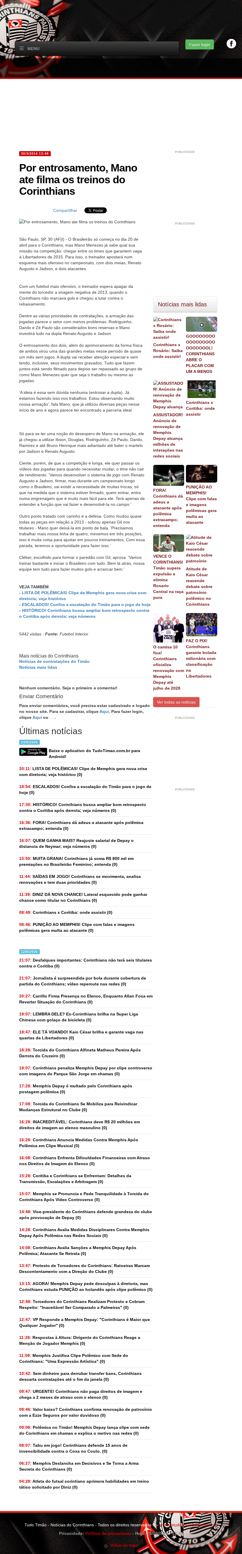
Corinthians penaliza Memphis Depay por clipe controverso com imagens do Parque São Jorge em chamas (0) (85, 1071)
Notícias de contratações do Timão (54, 661)
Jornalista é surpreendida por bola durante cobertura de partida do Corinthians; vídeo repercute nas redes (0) (82, 981)
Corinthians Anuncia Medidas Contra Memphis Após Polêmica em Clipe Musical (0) (78, 1142)
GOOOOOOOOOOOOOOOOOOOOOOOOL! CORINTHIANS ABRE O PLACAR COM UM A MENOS (200, 354)
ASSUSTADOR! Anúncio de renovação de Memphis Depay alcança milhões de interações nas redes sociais (168, 435)
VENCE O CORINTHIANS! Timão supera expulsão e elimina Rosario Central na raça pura (168, 577)
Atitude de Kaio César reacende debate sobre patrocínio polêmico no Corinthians (199, 587)
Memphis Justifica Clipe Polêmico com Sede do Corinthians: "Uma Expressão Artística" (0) (73, 1358)
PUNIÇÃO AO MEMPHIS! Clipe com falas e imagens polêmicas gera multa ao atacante (201, 505)
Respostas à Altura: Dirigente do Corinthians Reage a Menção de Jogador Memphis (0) (79, 1340)
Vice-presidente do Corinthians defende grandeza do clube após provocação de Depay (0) (85, 1214)
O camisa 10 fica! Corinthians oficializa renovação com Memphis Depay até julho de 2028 (168, 668)
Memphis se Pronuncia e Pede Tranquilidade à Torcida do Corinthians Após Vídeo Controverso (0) (84, 1196)
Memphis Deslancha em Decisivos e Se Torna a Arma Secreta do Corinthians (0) (79, 1466)
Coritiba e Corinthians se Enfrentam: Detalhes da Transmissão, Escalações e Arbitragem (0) (75, 1178)
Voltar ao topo (123, 1545)
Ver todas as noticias (176, 702)
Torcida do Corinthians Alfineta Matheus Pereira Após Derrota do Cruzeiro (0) (80, 1053)
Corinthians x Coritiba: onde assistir (200, 408)
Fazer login (199, 44)
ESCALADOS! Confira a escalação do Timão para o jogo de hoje (86, 604)
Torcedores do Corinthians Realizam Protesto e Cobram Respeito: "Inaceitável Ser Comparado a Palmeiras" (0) (82, 1304)
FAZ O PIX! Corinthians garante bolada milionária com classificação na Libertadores (201, 658)
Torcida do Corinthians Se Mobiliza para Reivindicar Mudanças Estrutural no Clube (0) (78, 1106)
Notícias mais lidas (38, 667)
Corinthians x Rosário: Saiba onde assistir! (168, 350)
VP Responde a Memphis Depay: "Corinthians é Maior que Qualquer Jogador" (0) (84, 1322)
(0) (83, 771)
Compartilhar (65, 210)
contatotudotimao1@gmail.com (188, 1524)
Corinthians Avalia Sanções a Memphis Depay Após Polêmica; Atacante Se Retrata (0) (77, 1250)
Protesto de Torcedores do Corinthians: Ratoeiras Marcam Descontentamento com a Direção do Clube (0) (84, 1268)
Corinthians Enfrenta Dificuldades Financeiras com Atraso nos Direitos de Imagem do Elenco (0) (84, 1160)
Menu (33, 48)
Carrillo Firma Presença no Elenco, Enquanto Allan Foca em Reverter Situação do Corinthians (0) (86, 999)
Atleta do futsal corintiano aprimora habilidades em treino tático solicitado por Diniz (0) (84, 1484)
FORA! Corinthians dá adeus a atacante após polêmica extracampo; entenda (168, 508)
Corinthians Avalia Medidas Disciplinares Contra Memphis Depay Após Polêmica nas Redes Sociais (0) (84, 1232)
